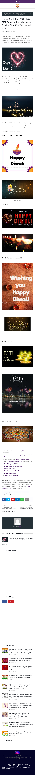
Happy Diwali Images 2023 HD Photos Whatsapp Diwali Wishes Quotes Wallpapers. (16, 766)
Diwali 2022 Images (10, 13)
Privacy (26, 764)
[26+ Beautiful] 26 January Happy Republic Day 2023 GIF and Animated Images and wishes (20, 677)
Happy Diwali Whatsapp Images (18, 129)
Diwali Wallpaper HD (10, 464)
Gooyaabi (29, 772)
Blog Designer (15, 772)
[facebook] (16, 1)
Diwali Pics (15, 492)
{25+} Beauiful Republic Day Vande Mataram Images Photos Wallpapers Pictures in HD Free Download (20, 668)
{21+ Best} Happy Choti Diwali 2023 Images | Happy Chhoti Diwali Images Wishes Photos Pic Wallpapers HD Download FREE (20, 705)
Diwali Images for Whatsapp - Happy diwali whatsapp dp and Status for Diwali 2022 (20, 659)
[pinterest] (19, 1)
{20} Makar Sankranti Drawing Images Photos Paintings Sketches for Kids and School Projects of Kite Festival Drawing (21, 686)
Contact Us (20, 764)
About (14, 764)
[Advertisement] (17, 623)
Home (4, 13)
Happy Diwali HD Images (22, 459)
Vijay (4, 31)
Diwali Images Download (15, 461)
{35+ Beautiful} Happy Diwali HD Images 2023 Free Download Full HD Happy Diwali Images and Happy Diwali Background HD (21, 724)
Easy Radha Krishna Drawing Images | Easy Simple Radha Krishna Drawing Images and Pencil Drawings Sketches (20, 696)
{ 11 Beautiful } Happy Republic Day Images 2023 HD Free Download (20, 733)
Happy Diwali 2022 (24, 492)
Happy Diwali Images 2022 (8, 494)
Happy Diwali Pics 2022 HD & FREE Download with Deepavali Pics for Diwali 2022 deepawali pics (21, 540)
